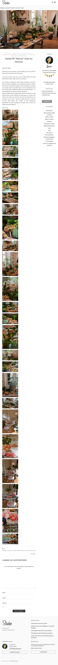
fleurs (14, 550)
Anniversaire (49, 110)
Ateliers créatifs (49, 117)
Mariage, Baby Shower (49, 126)
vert (35, 550)
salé (28, 550)
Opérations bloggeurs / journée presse (14, 54)
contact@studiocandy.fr (49, 82)
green (18, 550)
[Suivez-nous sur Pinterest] (49, 76)
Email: (33, 648)
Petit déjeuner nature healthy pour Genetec (41, 633)
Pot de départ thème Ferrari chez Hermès (41, 630)
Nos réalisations (26, 53)
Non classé (49, 132)
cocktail (9, 550)
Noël (49, 128)
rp (25, 550)
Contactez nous (14, 652)
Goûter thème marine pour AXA (39, 623)
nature (22, 550)
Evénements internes (49, 123)
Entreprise (2, 8)
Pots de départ (49, 141)
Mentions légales (14, 661)
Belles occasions (49, 119)
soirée (31, 550)
